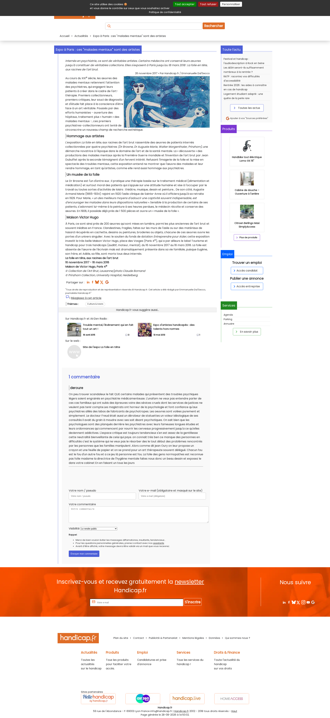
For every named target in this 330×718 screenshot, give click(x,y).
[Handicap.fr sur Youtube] (308, 602)
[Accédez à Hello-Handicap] (98, 698)
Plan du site (120, 638)
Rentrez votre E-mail (75, 602)
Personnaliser (231, 4)
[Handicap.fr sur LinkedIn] (284, 602)
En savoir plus (248, 332)
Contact (138, 638)
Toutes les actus (248, 108)
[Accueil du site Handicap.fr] (78, 638)
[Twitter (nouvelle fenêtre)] (102, 283)
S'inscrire (193, 602)
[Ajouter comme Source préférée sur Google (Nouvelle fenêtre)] (313, 602)
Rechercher (213, 26)
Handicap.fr (181, 711)
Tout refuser (208, 4)
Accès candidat (247, 271)
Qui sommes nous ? (237, 638)
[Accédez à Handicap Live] (187, 698)
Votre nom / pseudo (82, 491)
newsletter (189, 582)
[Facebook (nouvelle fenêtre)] (93, 283)
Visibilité (74, 528)
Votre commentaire (82, 504)
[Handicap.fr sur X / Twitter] (298, 602)
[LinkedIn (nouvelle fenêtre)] (88, 283)
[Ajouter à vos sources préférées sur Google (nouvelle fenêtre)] (107, 283)
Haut (234, 711)
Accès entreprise (248, 286)
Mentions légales (193, 638)
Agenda (228, 314)
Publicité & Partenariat (163, 638)
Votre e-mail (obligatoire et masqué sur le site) (170, 491)
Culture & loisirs (95, 303)
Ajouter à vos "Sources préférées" (249, 118)
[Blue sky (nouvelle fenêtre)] (97, 283)
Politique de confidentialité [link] (165, 12)
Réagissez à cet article (86, 298)
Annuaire (229, 323)
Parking (228, 319)
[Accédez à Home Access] (231, 698)
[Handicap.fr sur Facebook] (289, 602)
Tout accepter (185, 4)
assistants (158, 543)
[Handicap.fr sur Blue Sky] (294, 602)
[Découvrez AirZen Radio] (142, 698)
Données (214, 638)
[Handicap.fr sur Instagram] (303, 602)
